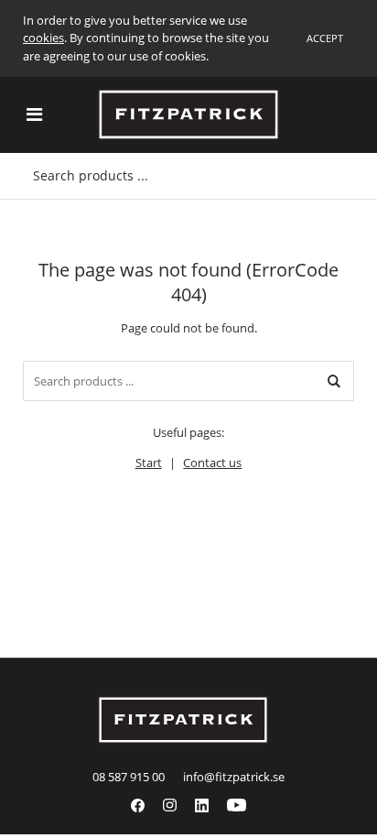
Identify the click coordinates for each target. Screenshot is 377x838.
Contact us (212, 462)
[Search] (334, 381)
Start (148, 462)
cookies (43, 37)
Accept (325, 38)
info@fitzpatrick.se (234, 776)
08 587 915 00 (128, 776)
